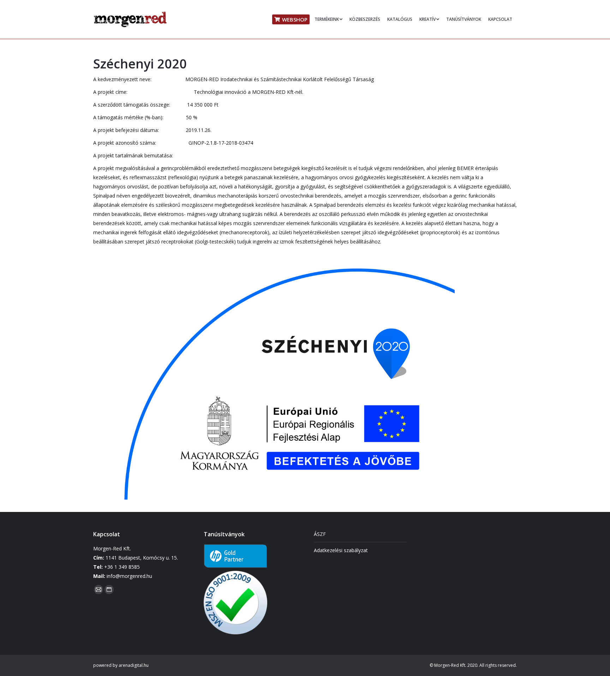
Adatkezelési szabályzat (341, 550)
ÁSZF (320, 534)
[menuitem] (291, 19)
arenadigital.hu (134, 665)
